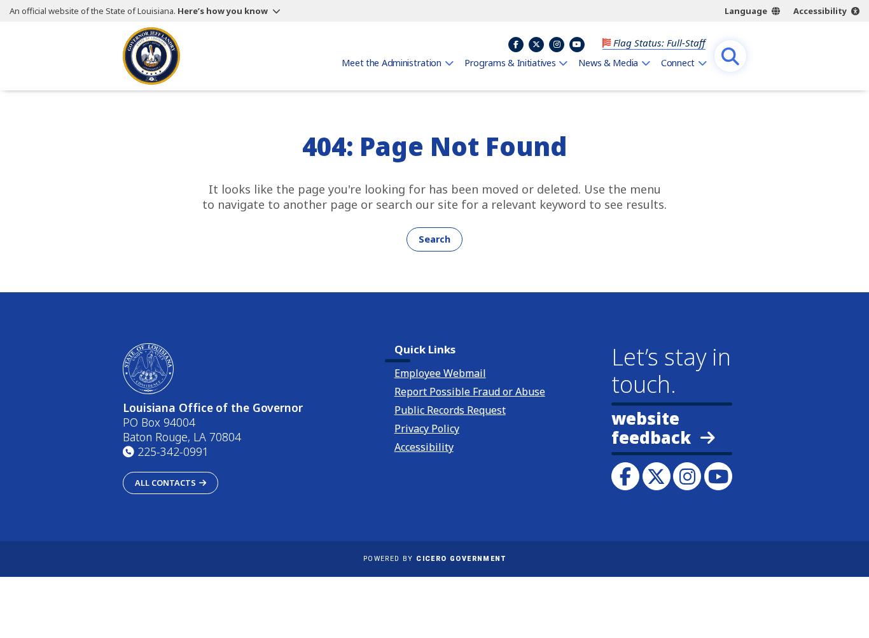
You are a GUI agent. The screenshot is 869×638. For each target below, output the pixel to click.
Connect (678, 62)
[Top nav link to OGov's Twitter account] (536, 44)
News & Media (608, 62)
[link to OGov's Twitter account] (657, 476)
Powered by (434, 559)
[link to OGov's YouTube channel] (718, 476)
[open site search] (730, 56)
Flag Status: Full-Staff (659, 42)
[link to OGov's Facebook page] (625, 476)
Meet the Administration (391, 62)
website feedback (651, 429)
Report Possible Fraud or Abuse (469, 392)
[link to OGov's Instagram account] (687, 476)
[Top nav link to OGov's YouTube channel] (577, 44)
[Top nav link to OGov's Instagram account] (556, 44)
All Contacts (165, 482)
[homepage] (151, 56)
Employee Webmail (440, 373)
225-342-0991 (173, 451)
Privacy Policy (426, 429)
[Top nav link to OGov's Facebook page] (516, 44)
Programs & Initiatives (510, 62)
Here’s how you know (222, 10)
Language (746, 10)
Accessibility (820, 11)
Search (434, 239)
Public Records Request (450, 410)
